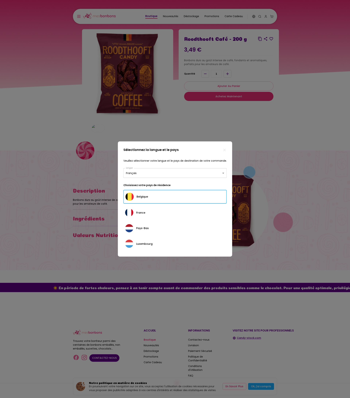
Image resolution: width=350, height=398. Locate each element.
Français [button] (131, 173)
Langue (129, 168)
